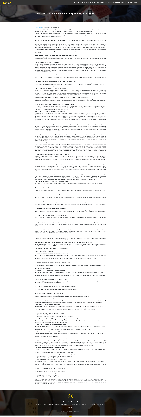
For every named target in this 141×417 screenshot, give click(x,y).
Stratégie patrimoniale (114, 2)
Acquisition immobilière (79, 2)
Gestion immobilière (102, 2)
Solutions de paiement (127, 2)
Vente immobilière (91, 2)
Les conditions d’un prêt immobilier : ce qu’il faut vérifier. (48, 386)
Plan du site (70, 416)
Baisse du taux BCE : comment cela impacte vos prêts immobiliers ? (86, 386)
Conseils (136, 2)
